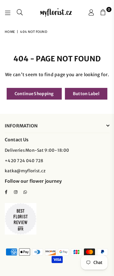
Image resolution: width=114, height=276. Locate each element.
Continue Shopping (34, 93)
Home (10, 32)
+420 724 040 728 (24, 160)
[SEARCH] (20, 12)
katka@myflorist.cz (25, 171)
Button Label (86, 93)
